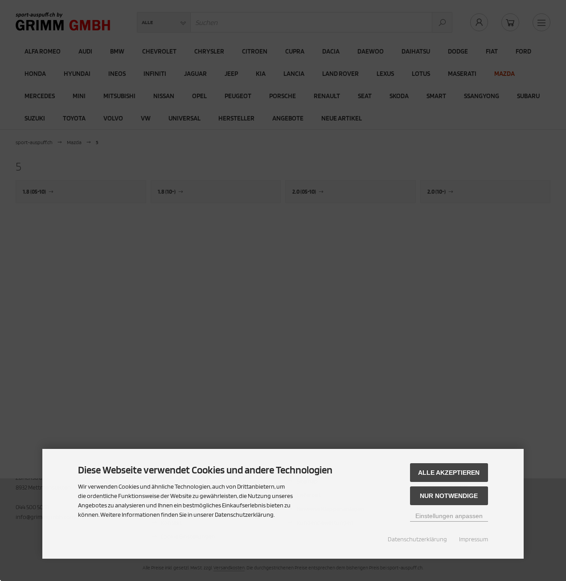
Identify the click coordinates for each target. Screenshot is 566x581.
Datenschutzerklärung (417, 539)
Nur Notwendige (449, 495)
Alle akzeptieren (449, 472)
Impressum (473, 539)
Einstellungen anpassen (449, 515)
